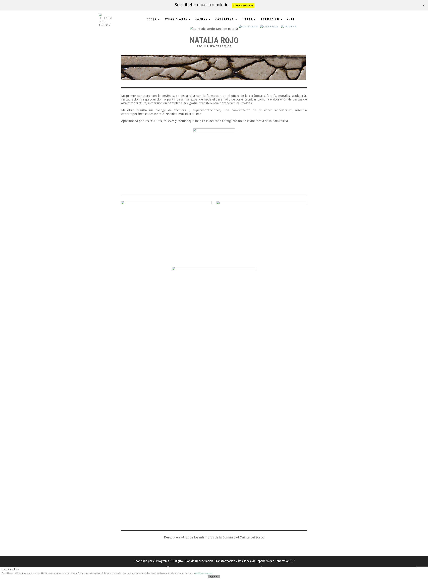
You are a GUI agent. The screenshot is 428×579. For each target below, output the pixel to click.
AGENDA (202, 19)
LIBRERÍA (249, 19)
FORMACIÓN (271, 19)
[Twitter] (288, 27)
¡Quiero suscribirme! (243, 5)
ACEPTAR (214, 577)
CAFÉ (291, 19)
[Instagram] (248, 27)
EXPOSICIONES (177, 19)
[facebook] (269, 27)
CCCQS (152, 19)
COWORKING (225, 19)
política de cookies (203, 573)
